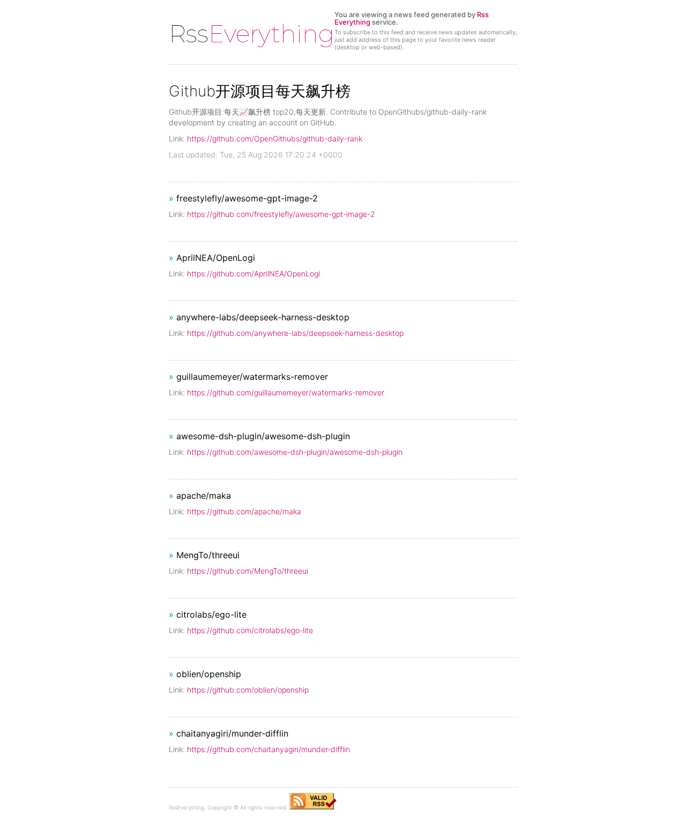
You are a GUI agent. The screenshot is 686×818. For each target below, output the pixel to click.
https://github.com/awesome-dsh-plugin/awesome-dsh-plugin (294, 451)
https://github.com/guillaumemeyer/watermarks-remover (285, 392)
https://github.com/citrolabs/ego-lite (250, 630)
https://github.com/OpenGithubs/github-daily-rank (274, 138)
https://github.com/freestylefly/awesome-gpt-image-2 (281, 214)
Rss (251, 33)
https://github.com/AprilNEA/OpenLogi (253, 273)
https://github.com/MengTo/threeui (247, 570)
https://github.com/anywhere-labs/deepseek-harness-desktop (295, 332)
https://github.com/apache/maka (244, 511)
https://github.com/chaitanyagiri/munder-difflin (268, 749)
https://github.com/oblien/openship (248, 689)
